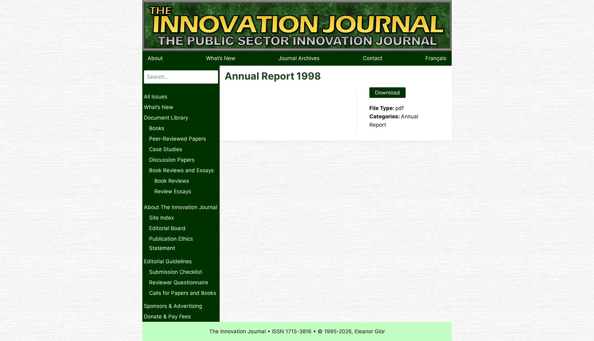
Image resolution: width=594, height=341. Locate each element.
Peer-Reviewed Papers (177, 139)
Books (156, 128)
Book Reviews (171, 181)
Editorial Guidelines (168, 261)
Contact (372, 58)
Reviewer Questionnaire (178, 282)
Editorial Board (167, 228)
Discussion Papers (172, 160)
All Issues (155, 97)
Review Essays (172, 191)
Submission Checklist (175, 272)
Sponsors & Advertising (173, 306)
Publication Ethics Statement (171, 243)
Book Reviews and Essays (181, 170)
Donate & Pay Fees (167, 316)
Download (387, 93)
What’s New (220, 58)
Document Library (166, 118)
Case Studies (165, 149)
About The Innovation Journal (180, 207)
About (155, 58)
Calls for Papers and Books (182, 293)
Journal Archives (299, 58)
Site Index (161, 218)
